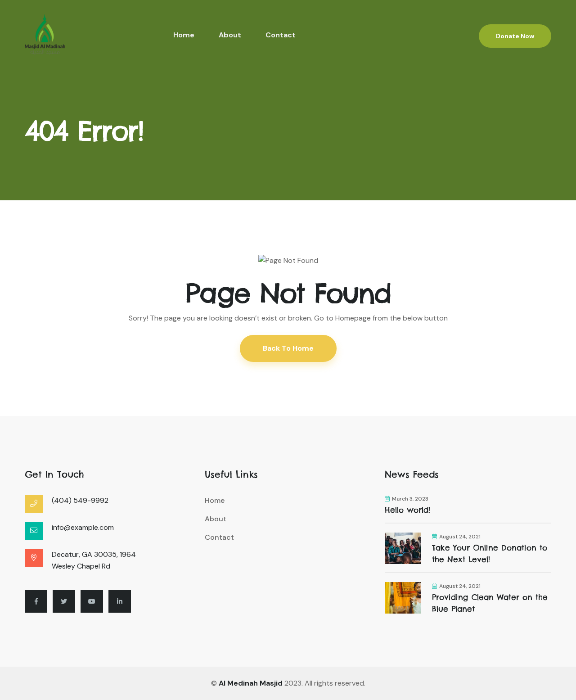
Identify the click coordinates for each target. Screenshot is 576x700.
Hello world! (407, 510)
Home (183, 35)
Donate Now (515, 36)
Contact (281, 35)
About (230, 35)
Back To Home (288, 348)
